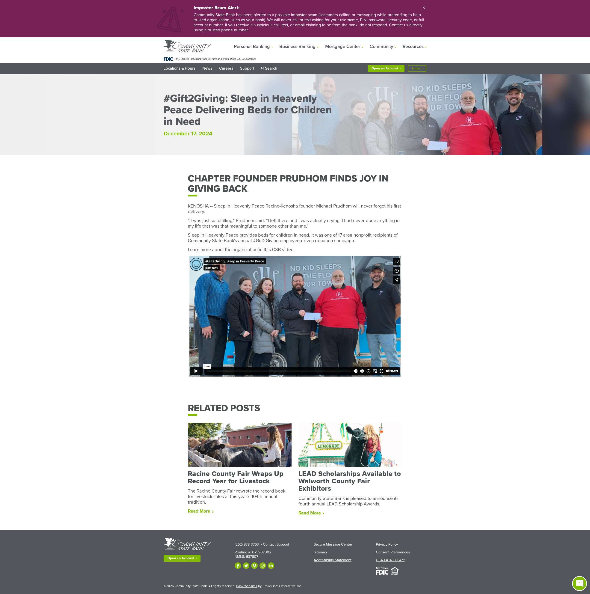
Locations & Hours (179, 68)
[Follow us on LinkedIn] (271, 565)
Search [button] (271, 68)
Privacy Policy (387, 544)
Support (247, 68)
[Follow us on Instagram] (263, 565)
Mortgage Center (342, 46)
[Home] (187, 46)
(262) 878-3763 (247, 544)
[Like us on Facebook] (238, 565)
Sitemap (320, 552)
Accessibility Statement (332, 560)
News (207, 68)
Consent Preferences (393, 552)
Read (200, 511)
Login (419, 69)
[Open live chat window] (579, 583)
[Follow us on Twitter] (246, 565)
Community (381, 46)
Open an (385, 68)
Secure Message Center (333, 544)
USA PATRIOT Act (390, 560)
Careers (226, 68)
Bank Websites (246, 586)
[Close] (423, 7)
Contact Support (276, 544)
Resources (413, 46)
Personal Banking (252, 46)
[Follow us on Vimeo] (254, 565)
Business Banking (297, 46)
